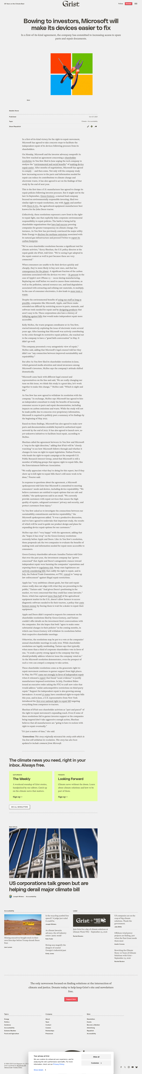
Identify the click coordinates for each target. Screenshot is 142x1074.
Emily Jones (50, 953)
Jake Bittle (118, 927)
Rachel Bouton (78, 936)
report (43, 678)
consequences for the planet (35, 271)
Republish (90, 1030)
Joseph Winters (18, 896)
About (48, 1019)
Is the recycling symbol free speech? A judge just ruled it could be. (57, 918)
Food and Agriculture (11, 1033)
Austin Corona (119, 944)
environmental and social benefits (50, 164)
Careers (48, 1028)
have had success (59, 224)
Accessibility (91, 1033)
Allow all (96, 1057)
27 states (46, 694)
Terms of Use (8, 1067)
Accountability (31, 896)
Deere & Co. (32, 206)
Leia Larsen (8, 947)
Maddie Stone (14, 111)
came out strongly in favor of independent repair (61, 674)
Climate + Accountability (89, 121)
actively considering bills (34, 571)
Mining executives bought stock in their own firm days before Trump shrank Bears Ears (22, 940)
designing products (68, 310)
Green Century (47, 196)
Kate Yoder (49, 939)
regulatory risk (46, 567)
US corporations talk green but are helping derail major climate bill (48, 886)
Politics (6, 1022)
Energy (6, 1019)
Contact (48, 1025)
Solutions (7, 1025)
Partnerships (50, 1030)
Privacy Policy (17, 1067)
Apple (67, 203)
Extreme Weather (10, 1030)
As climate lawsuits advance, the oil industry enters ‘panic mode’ (56, 933)
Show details (38, 1070)
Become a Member (93, 1025)
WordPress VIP (21, 1065)
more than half (55, 596)
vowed (67, 574)
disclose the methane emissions (52, 234)
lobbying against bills (32, 316)
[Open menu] (136, 3)
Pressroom (49, 1033)
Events (89, 1022)
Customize (95, 1063)
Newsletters (91, 1019)
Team (47, 1022)
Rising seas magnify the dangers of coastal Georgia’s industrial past (56, 947)
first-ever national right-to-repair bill (53, 701)
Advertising (91, 1028)
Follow (120, 3)
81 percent (73, 274)
